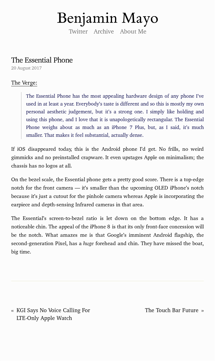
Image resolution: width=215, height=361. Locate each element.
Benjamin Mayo (107, 19)
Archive (104, 31)
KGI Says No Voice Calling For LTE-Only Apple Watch (53, 314)
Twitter (78, 31)
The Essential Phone (42, 59)
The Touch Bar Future (171, 310)
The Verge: (24, 82)
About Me (133, 31)
